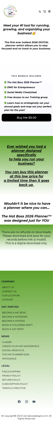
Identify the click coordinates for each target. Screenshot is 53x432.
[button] (48, 11)
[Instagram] (26, 401)
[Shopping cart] (44, 11)
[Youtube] (34, 401)
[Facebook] (19, 401)
